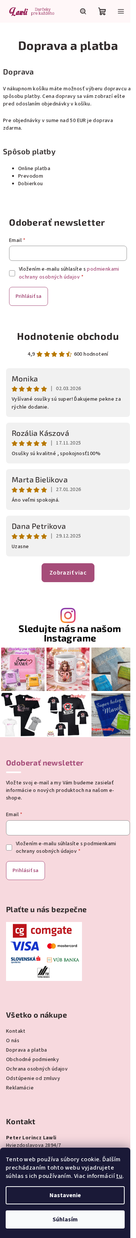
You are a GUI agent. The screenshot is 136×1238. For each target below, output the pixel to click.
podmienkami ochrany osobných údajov (69, 272)
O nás (12, 1040)
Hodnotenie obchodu (68, 336)
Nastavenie (65, 1195)
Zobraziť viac (68, 573)
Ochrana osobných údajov (37, 1069)
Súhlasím (65, 1219)
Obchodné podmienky (32, 1059)
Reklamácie (20, 1088)
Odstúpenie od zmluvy (33, 1078)
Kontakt (16, 1031)
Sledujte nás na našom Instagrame (70, 633)
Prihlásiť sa (28, 296)
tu (119, 1176)
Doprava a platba (26, 1050)
